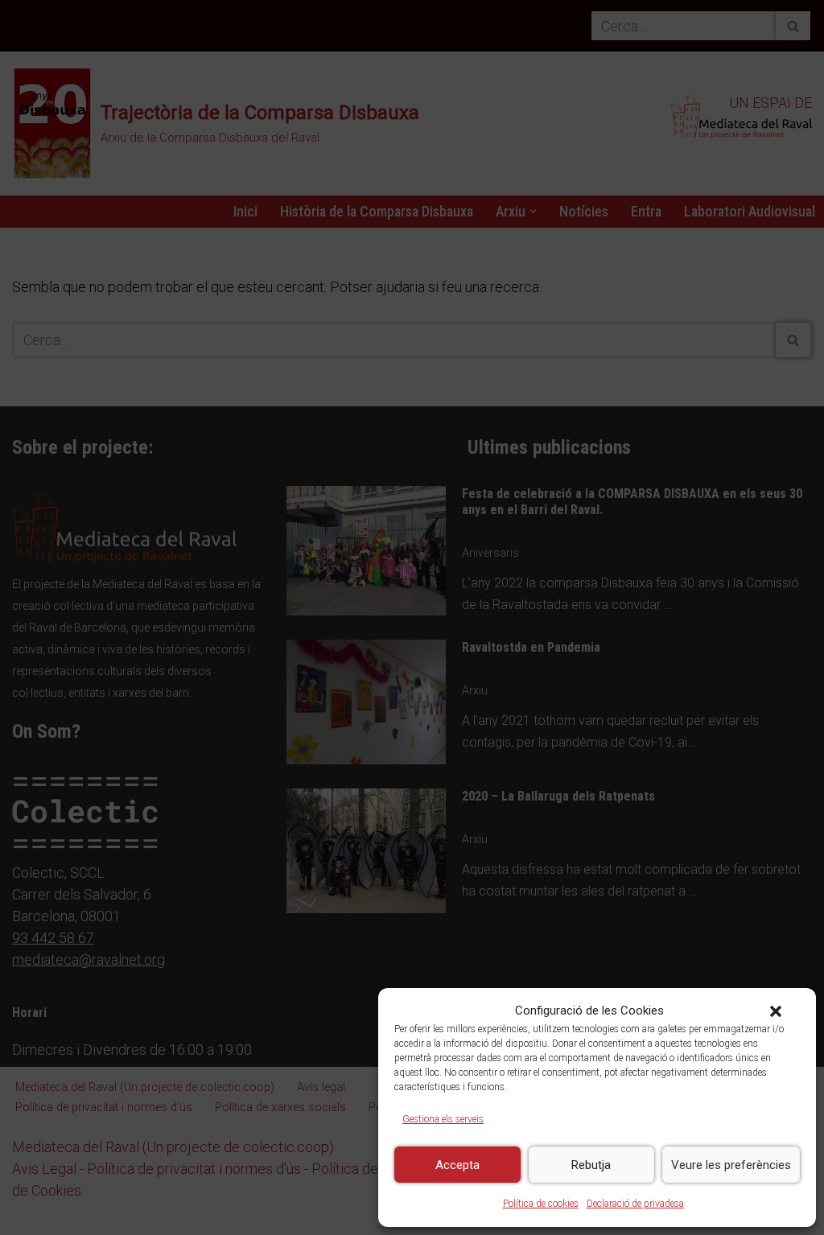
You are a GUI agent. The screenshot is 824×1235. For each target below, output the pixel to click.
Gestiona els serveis (443, 1119)
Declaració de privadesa (635, 1203)
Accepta (457, 1165)
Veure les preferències (731, 1165)
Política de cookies (541, 1203)
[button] (776, 1011)
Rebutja (591, 1165)
